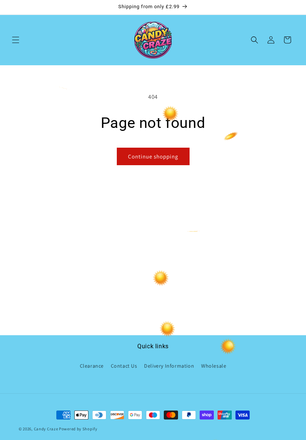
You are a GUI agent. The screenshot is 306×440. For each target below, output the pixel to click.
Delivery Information (169, 365)
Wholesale (213, 365)
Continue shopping (153, 156)
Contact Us (124, 365)
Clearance (92, 365)
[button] (15, 40)
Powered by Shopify (78, 428)
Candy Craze (46, 428)
